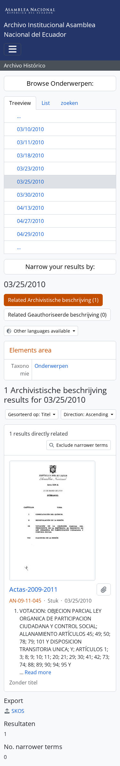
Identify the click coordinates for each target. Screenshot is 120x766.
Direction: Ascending (86, 414)
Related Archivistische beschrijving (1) (53, 300)
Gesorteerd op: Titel (30, 414)
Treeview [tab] (20, 103)
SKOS (18, 711)
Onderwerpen (51, 365)
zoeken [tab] (69, 103)
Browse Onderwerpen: (60, 83)
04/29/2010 (30, 234)
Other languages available (41, 331)
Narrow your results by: (60, 266)
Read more (38, 672)
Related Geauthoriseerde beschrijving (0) (57, 314)
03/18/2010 (30, 155)
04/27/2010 (30, 221)
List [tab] (46, 103)
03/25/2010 (30, 181)
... (19, 116)
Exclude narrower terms (81, 445)
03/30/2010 (30, 194)
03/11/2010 (30, 142)
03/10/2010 (30, 129)
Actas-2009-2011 (33, 589)
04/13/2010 (30, 207)
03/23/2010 (30, 168)
